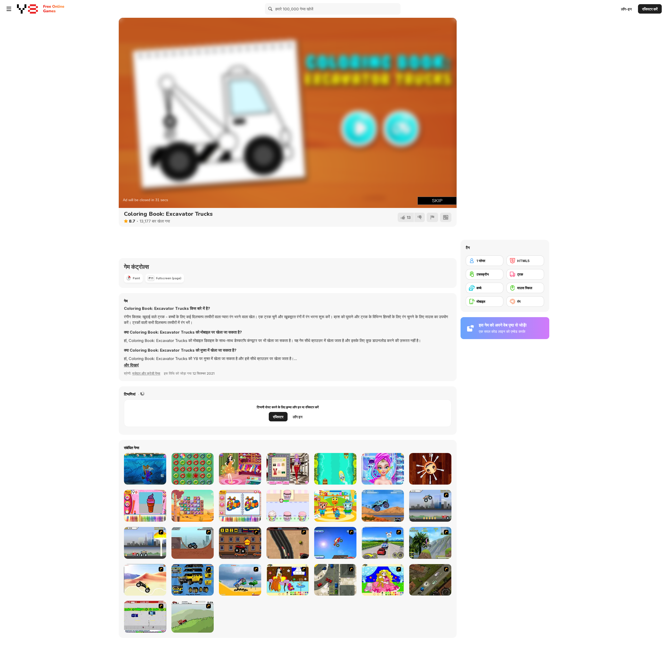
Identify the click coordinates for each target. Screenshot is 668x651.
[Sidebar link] (9, 9)
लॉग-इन (626, 9)
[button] (131, 365)
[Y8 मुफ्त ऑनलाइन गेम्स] (27, 9)
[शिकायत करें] (432, 217)
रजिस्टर (278, 417)
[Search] (270, 9)
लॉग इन (297, 417)
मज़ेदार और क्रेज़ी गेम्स (146, 373)
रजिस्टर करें (650, 9)
